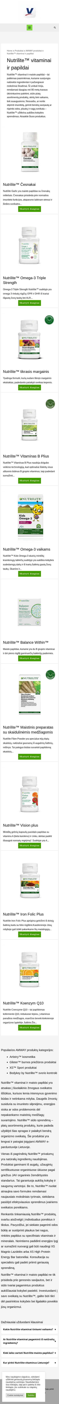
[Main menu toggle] (30, 28)
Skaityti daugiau (29, 208)
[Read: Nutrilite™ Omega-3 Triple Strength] (29, 246)
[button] (55, 27)
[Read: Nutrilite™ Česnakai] (29, 153)
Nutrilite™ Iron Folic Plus (23, 914)
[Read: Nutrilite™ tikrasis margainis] (29, 339)
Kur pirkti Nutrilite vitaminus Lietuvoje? (26, 1362)
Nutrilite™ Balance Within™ (26, 642)
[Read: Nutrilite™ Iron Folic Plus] (29, 882)
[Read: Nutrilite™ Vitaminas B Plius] (29, 424)
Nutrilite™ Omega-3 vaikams (26, 549)
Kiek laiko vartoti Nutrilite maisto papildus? (28, 1352)
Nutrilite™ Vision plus (20, 825)
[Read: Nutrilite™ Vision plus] (29, 793)
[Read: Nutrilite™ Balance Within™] (29, 610)
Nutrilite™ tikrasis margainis (26, 371)
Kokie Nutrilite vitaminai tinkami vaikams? (28, 1329)
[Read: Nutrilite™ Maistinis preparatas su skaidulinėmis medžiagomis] (29, 695)
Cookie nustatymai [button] (15, 1395)
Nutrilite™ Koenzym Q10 (23, 1003)
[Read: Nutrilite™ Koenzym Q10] (29, 971)
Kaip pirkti (49, 1389)
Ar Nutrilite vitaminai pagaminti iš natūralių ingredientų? (29, 1341)
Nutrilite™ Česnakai (19, 184)
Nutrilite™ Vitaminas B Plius (26, 456)
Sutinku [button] (31, 1395)
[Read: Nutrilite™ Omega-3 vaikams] (29, 517)
